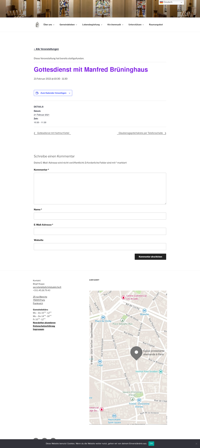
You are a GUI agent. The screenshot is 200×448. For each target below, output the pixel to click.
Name (38, 209)
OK (151, 443)
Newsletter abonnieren (44, 322)
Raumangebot (156, 24)
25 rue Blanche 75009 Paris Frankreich (40, 300)
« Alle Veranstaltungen (46, 49)
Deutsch (167, 2)
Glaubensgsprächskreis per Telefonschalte (141, 133)
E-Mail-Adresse (43, 224)
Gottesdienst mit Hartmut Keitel (53, 133)
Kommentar (41, 169)
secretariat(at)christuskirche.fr (47, 287)
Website (38, 240)
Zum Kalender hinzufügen (53, 92)
